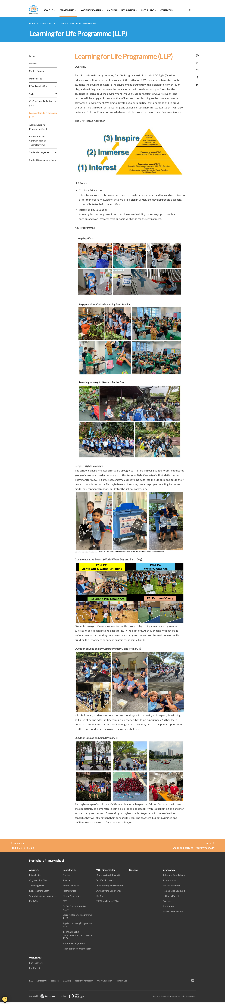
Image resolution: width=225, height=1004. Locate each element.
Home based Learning (173, 890)
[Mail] (196, 68)
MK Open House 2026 (107, 901)
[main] (112, 434)
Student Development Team (42, 160)
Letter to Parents (171, 895)
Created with (33, 996)
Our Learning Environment (109, 885)
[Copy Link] (196, 63)
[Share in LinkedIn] (196, 83)
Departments (67, 10)
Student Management (74, 943)
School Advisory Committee (43, 895)
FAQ (31, 980)
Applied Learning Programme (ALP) (38, 126)
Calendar (112, 10)
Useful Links (147, 10)
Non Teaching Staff (39, 890)
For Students (169, 906)
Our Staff (100, 895)
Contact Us (166, 10)
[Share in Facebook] (196, 76)
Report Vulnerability (83, 980)
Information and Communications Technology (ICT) (37, 140)
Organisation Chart (39, 880)
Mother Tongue (36, 71)
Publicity (33, 901)
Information (128, 10)
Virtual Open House (172, 911)
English (32, 56)
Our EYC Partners (105, 880)
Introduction (35, 875)
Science (32, 63)
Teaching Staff (36, 885)
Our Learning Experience (108, 890)
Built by (64, 996)
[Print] (196, 55)
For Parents (35, 968)
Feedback (54, 980)
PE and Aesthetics (72, 895)
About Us (48, 10)
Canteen (166, 901)
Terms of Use (121, 980)
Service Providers (171, 885)
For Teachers (36, 962)
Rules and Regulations (173, 875)
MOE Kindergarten (90, 10)
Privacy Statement (104, 980)
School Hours (169, 880)
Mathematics (35, 78)
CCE (65, 901)
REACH (65, 980)
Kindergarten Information (109, 875)
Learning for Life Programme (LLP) (43, 115)
